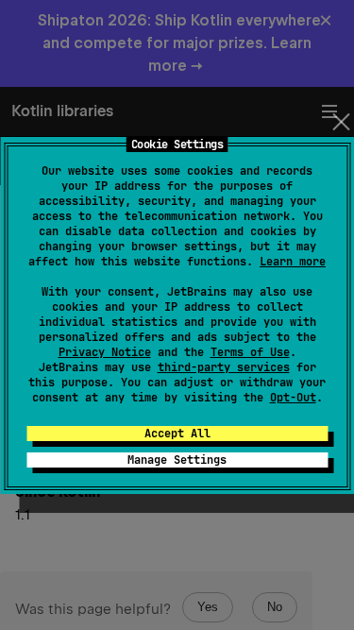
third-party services (224, 367)
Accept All (177, 433)
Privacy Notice (105, 352)
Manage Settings (177, 460)
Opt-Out (293, 397)
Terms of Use (250, 352)
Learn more (293, 261)
